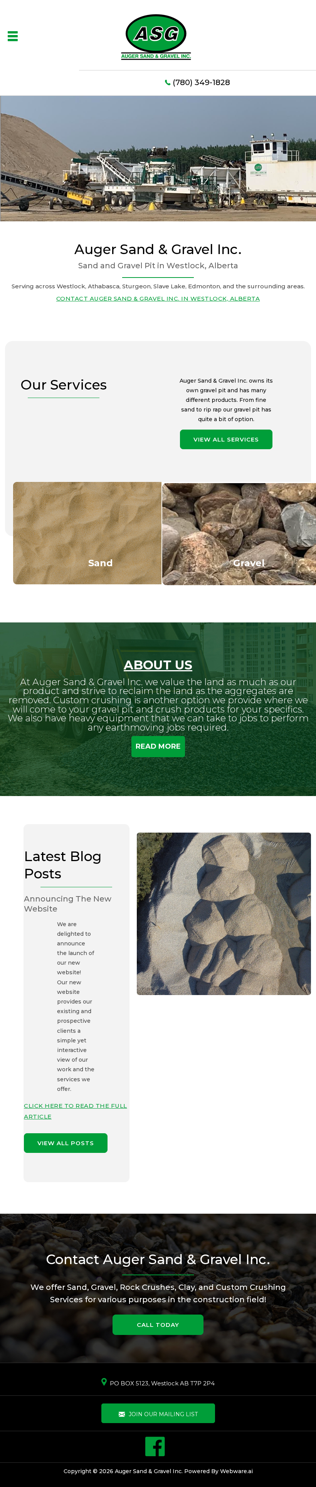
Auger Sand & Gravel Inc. (149, 1471)
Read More (158, 746)
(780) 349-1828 (201, 82)
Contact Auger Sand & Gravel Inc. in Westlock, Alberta (158, 298)
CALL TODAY (158, 1324)
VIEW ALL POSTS (65, 1143)
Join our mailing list (162, 1414)
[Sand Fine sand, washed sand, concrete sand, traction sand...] (100, 532)
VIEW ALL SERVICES (226, 439)
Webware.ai (236, 1471)
